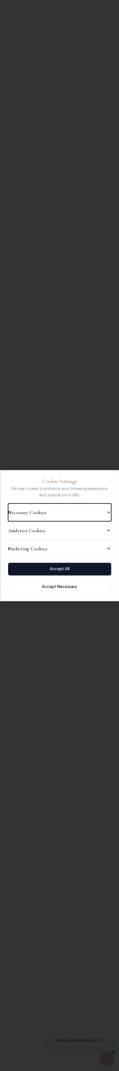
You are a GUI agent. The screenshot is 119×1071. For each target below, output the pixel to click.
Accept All (59, 568)
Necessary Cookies (27, 512)
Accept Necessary (59, 586)
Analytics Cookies (26, 530)
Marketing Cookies (27, 548)
